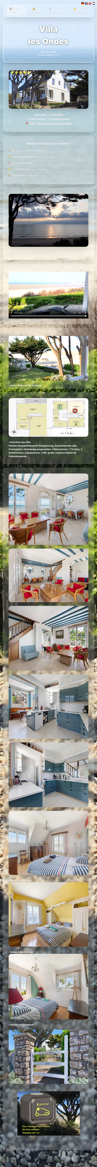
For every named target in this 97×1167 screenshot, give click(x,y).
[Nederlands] (93, 4)
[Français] (86, 4)
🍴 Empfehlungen (56, 10)
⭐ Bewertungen (81, 10)
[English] (89, 4)
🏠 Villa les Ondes (15, 10)
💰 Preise (36, 10)
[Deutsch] (82, 4)
